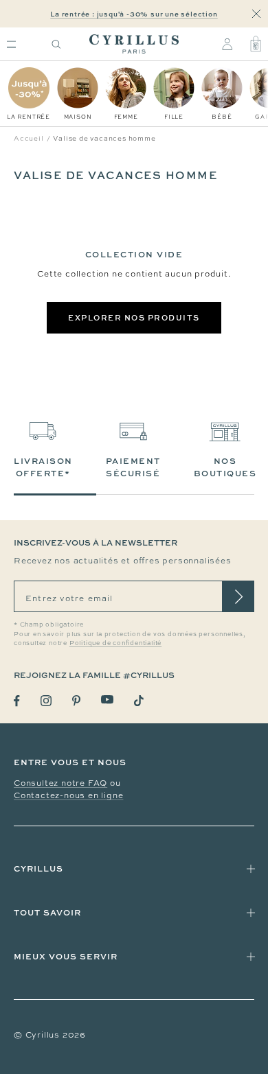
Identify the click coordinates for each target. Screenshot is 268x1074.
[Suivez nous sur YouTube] (107, 699)
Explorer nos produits (134, 317)
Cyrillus (38, 868)
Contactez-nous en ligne (68, 795)
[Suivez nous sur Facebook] (17, 701)
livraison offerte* (43, 467)
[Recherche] (56, 44)
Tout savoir (47, 912)
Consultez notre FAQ (60, 783)
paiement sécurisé (133, 467)
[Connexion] (227, 44)
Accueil (29, 138)
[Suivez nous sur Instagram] (46, 700)
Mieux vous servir (66, 956)
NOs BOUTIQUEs (225, 467)
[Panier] (255, 44)
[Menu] (11, 44)
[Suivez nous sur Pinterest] (76, 700)
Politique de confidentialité (115, 643)
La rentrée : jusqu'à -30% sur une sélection (133, 14)
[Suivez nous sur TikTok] (139, 700)
